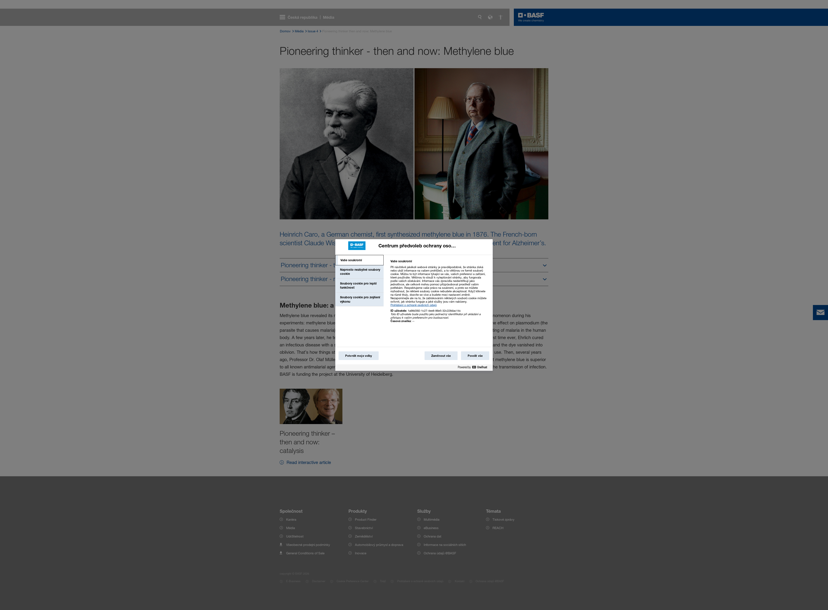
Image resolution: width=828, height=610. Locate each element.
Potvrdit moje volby (358, 355)
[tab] (359, 260)
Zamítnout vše (441, 355)
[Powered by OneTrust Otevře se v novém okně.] (474, 368)
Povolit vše (475, 355)
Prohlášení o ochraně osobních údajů (413, 305)
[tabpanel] (439, 293)
